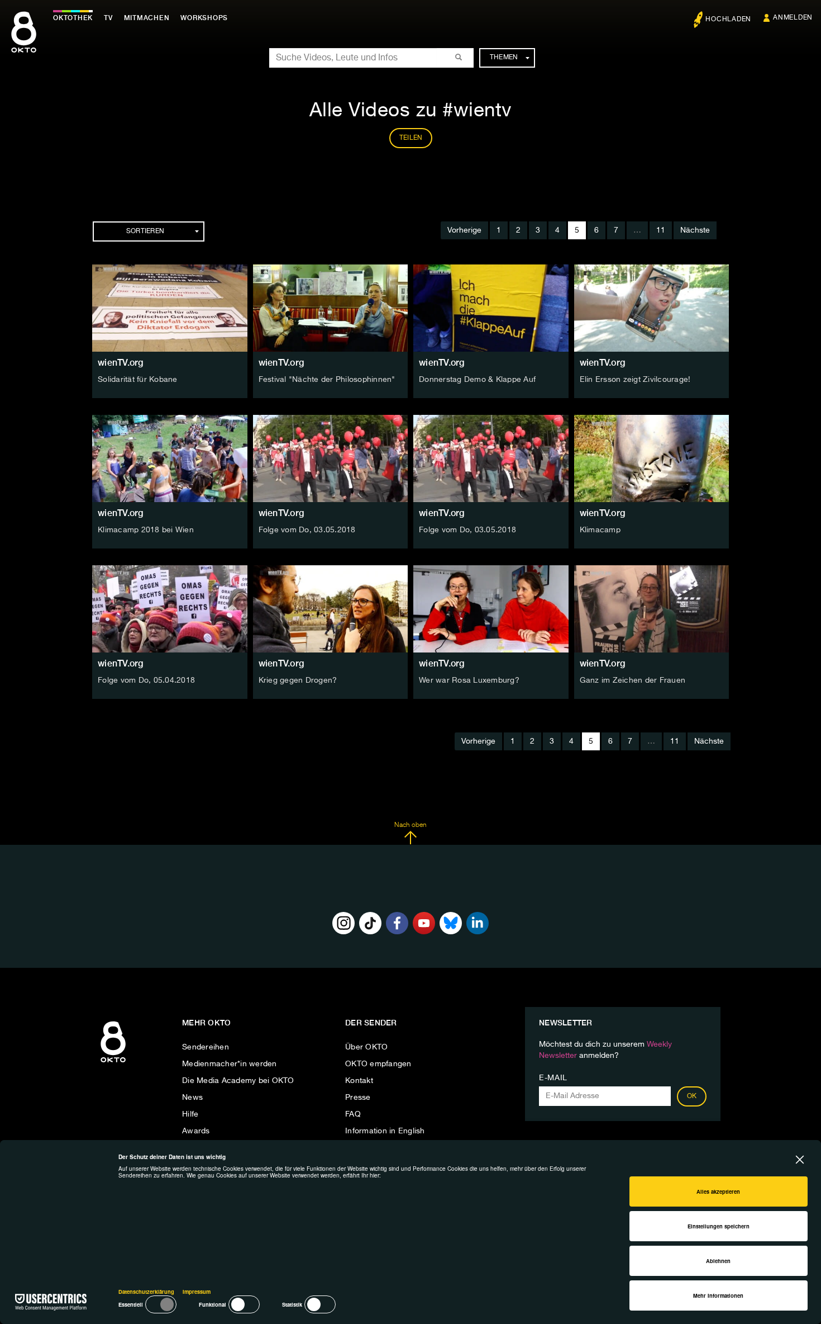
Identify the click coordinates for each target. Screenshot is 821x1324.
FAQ (353, 1114)
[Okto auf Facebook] (397, 923)
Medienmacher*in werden (229, 1064)
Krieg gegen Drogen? (298, 680)
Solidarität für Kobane (138, 380)
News (192, 1097)
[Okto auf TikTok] (370, 923)
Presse (358, 1097)
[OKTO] (23, 42)
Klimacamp (600, 530)
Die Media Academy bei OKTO (238, 1081)
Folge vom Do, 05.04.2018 (146, 680)
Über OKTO (366, 1047)
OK (692, 1096)
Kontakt (359, 1081)
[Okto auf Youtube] (424, 923)
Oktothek (73, 18)
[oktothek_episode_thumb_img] (169, 308)
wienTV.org (121, 362)
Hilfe (190, 1114)
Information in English (385, 1131)
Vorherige (464, 230)
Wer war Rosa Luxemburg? (469, 680)
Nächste (695, 230)
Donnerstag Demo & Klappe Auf (477, 380)
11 (660, 230)
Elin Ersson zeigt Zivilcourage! (635, 380)
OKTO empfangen (378, 1064)
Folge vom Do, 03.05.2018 (307, 530)
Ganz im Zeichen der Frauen (633, 680)
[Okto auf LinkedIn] (477, 923)
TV (108, 18)
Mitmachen (147, 18)
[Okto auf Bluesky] (451, 923)
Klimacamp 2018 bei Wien (146, 530)
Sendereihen (205, 1047)
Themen (504, 57)
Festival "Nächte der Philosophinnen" (327, 380)
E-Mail (553, 1078)
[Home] (113, 1063)
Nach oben (410, 825)
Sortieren (145, 231)
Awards (196, 1131)
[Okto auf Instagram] (343, 923)
